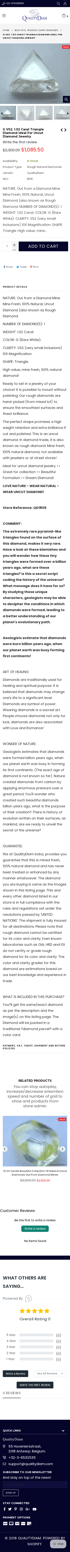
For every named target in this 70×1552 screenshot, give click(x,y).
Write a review (35, 1228)
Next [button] (62, 1149)
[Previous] (61, 129)
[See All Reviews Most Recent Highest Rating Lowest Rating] (50, 1373)
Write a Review (15, 1374)
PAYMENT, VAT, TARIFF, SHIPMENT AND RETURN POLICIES (34, 1047)
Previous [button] (4, 1149)
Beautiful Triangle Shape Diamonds (36, 30)
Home (6, 30)
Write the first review (35, 1385)
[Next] (65, 129)
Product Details (15, 286)
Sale (66, 47)
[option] (25, 113)
